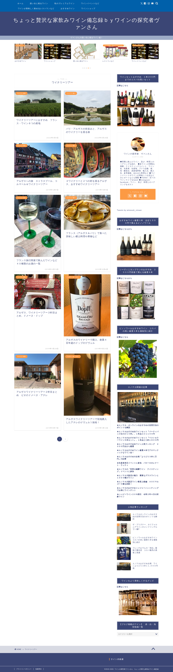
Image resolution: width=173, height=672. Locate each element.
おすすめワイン (68, 8)
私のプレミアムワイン (64, 3)
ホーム (20, 3)
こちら (125, 86)
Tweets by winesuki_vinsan (129, 210)
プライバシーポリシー (24, 669)
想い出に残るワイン (39, 3)
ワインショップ (88, 8)
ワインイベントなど (90, 3)
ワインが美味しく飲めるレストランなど (36, 8)
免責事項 (38, 669)
